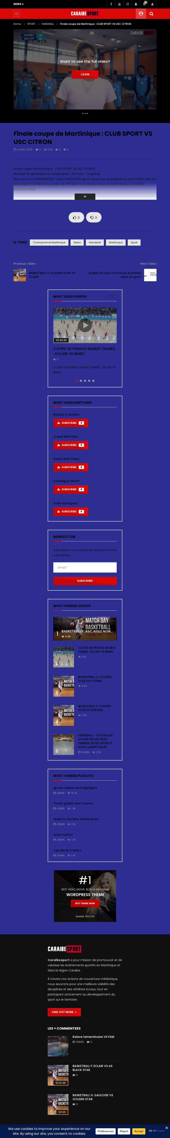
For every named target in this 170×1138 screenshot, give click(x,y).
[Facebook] (111, 4)
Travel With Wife (65, 437)
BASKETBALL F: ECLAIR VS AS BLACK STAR (92, 1068)
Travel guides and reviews (73, 803)
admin (85, 752)
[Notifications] (136, 4)
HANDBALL (48, 24)
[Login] (152, 4)
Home (17, 24)
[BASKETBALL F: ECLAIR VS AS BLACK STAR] (58, 1075)
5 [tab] (93, 381)
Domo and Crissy (66, 459)
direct (77, 242)
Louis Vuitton (63, 835)
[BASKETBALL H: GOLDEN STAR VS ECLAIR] (19, 275)
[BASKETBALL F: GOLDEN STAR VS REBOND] (63, 715)
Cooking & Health (66, 481)
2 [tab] (81, 381)
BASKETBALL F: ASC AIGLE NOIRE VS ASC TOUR (98, 631)
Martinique (116, 242)
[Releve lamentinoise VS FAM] (58, 1046)
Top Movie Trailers (67, 850)
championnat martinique (49, 242)
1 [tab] (77, 381)
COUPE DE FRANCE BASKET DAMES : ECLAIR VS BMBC (84, 351)
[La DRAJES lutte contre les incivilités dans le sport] (150, 275)
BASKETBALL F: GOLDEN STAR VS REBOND (94, 708)
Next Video (148, 264)
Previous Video (24, 264)
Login (85, 74)
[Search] (151, 13)
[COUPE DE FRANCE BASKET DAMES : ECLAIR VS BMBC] (63, 657)
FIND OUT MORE (63, 1012)
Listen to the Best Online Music (76, 819)
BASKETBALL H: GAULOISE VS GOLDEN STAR (93, 1097)
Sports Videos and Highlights (75, 788)
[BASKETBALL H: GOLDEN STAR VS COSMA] (63, 686)
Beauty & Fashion (66, 414)
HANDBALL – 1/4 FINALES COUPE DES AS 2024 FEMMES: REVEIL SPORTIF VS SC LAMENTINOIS (95, 741)
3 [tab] (85, 381)
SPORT (31, 24)
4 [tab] (89, 381)
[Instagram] (127, 4)
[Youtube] (119, 4)
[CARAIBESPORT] (85, 14)
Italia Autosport (65, 503)
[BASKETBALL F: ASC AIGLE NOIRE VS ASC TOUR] (85, 629)
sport (134, 242)
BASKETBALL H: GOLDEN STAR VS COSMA (95, 679)
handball (95, 242)
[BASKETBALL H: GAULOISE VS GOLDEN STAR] (58, 1104)
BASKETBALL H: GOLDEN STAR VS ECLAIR (52, 275)
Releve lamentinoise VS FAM (93, 1037)
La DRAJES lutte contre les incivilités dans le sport (114, 275)
